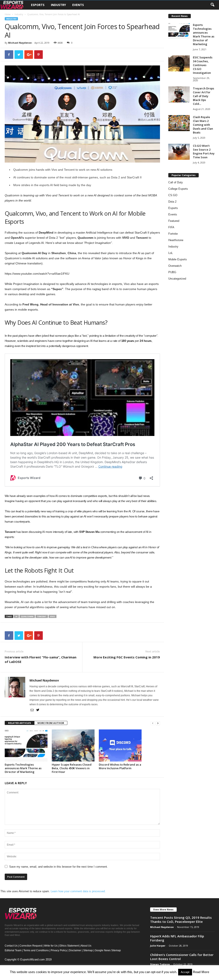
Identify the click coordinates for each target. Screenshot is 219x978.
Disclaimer (75, 950)
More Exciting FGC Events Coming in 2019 (126, 657)
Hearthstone (175, 240)
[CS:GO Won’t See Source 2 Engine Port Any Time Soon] (179, 152)
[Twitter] (37, 710)
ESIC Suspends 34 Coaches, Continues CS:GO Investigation (202, 65)
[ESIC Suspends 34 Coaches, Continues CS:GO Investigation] (179, 63)
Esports (37, 5)
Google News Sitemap (108, 950)
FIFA (171, 227)
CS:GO (172, 195)
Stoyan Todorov (160, 964)
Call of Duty (175, 182)
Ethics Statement (69, 945)
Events (78, 5)
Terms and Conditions (36, 950)
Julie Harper (157, 945)
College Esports (178, 188)
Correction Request (30, 945)
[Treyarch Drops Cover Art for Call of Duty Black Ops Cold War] (179, 94)
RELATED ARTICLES (19, 723)
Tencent (41, 616)
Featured (173, 220)
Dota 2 (172, 201)
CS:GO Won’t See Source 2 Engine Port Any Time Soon (204, 151)
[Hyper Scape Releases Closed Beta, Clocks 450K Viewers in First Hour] (73, 745)
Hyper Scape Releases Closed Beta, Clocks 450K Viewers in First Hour (72, 768)
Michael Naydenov (20, 42)
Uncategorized (177, 278)
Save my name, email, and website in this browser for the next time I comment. (58, 866)
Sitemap (88, 950)
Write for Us (51, 945)
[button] (212, 5)
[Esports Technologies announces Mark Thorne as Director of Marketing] (26, 745)
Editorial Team (13, 950)
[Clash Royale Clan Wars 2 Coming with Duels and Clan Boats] (179, 123)
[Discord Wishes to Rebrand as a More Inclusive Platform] (120, 745)
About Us (86, 945)
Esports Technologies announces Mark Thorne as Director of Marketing (23, 768)
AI (16, 616)
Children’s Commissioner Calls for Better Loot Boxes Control (181, 957)
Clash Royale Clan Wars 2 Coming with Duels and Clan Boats (203, 124)
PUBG (172, 272)
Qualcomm (27, 616)
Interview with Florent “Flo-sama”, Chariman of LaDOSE (40, 659)
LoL (170, 253)
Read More (201, 972)
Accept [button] (185, 972)
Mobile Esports (177, 259)
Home (7, 14)
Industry (58, 5)
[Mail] (32, 710)
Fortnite (173, 233)
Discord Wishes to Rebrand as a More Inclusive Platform (120, 766)
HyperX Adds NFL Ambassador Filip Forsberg (177, 938)
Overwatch (175, 265)
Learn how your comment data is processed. (78, 891)
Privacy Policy (59, 950)
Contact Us (11, 945)
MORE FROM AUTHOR (50, 723)
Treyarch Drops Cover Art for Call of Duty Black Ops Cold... (203, 96)
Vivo (52, 616)
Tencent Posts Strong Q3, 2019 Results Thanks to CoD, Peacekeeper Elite (181, 919)
